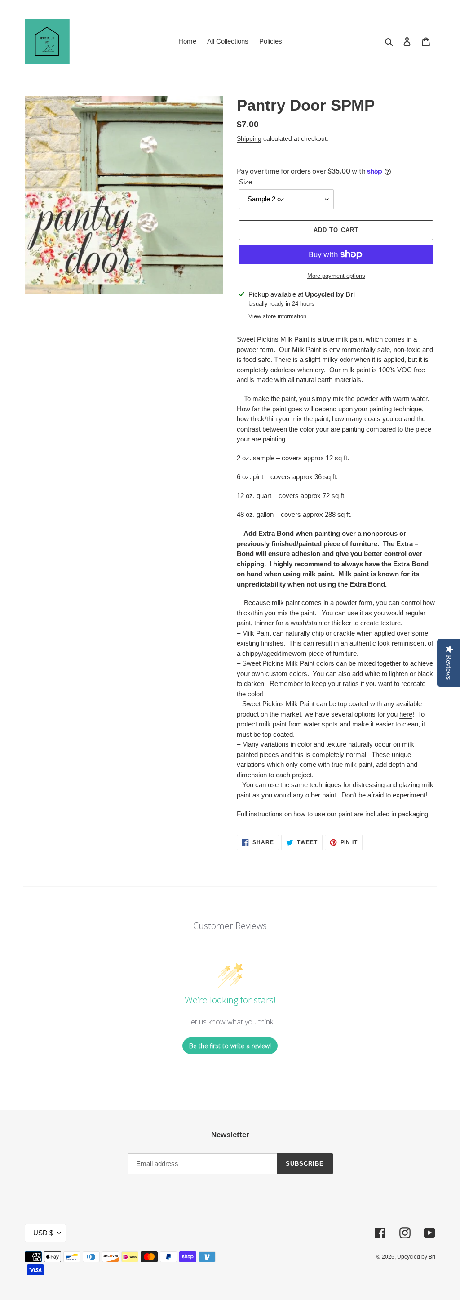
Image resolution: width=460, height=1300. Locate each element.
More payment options (336, 275)
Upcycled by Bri (416, 1257)
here (405, 714)
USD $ (43, 1233)
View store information (277, 316)
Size (245, 182)
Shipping (249, 138)
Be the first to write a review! (230, 1046)
